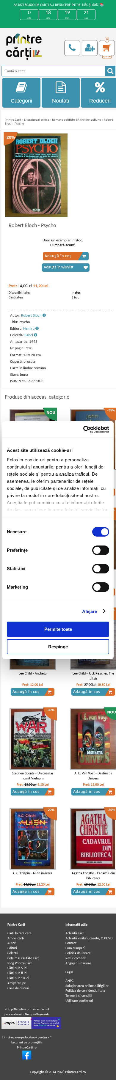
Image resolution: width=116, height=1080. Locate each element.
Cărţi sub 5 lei (17, 968)
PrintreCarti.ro (75, 1072)
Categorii (21, 101)
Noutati (60, 101)
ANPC (69, 981)
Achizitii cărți (74, 933)
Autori (11, 943)
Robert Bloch (32, 315)
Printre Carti (13, 120)
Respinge (58, 646)
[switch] (100, 550)
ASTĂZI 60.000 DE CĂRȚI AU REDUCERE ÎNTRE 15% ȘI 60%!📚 (59, 5)
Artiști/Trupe (16, 983)
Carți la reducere (19, 933)
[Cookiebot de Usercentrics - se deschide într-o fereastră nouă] (83, 429)
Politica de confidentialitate (85, 991)
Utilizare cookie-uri (79, 1001)
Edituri (12, 948)
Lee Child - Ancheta (33, 673)
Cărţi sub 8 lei (17, 973)
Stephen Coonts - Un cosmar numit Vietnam (32, 776)
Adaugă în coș (58, 256)
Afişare (89, 611)
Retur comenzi (76, 958)
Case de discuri (18, 988)
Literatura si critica (36, 120)
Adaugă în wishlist (58, 267)
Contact (70, 943)
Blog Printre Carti (19, 963)
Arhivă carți (15, 938)
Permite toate (58, 629)
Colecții (12, 953)
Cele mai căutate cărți (23, 958)
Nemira (29, 329)
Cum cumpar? (75, 948)
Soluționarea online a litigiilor (87, 986)
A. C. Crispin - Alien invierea (32, 873)
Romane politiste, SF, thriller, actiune (76, 120)
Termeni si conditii (78, 996)
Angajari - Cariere (78, 963)
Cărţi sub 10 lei (18, 978)
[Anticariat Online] (26, 1058)
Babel (29, 335)
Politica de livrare (78, 953)
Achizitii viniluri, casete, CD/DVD (88, 938)
